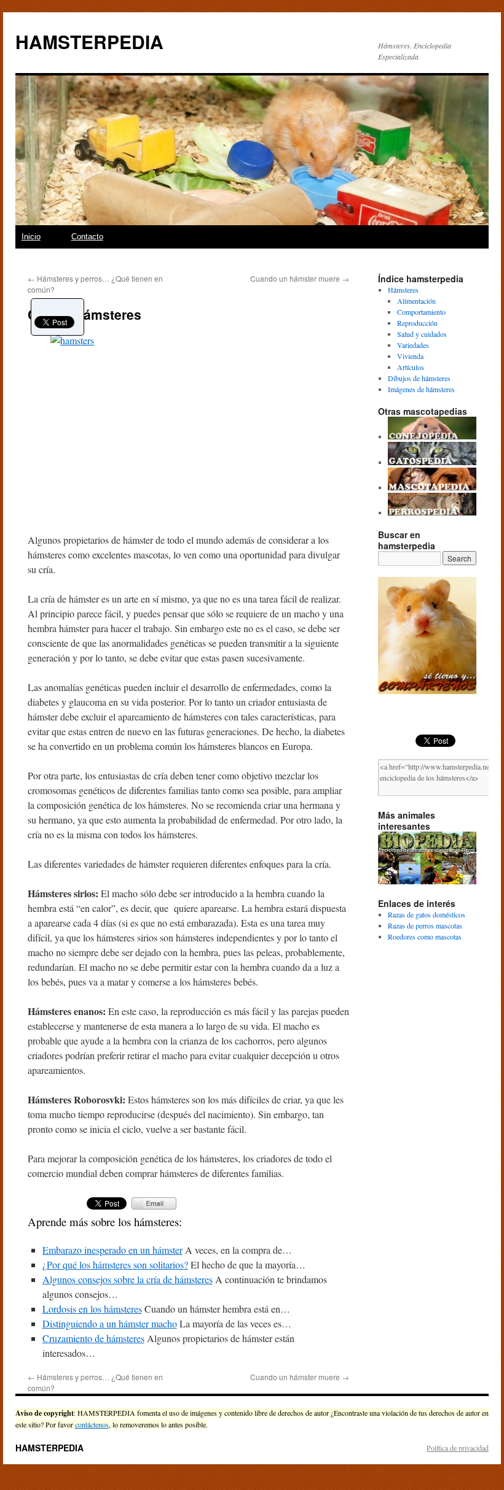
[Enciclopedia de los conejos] (432, 436)
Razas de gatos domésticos (426, 914)
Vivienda (410, 356)
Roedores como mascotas (425, 936)
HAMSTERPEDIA (89, 41)
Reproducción (417, 323)
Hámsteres (403, 290)
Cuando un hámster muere (299, 278)
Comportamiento (421, 312)
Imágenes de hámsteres (421, 389)
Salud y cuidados (422, 334)
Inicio (31, 236)
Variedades (413, 345)
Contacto (87, 236)
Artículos (410, 367)
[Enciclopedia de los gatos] (432, 462)
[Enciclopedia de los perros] (432, 512)
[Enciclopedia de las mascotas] (432, 487)
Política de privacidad (458, 1448)
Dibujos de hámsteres (419, 378)
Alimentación (416, 301)
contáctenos (92, 1424)
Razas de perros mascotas (425, 925)
